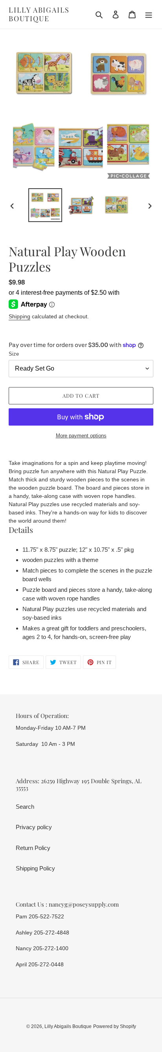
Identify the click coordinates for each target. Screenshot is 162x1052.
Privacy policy (34, 827)
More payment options (81, 436)
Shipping (19, 316)
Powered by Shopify (114, 1026)
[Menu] (148, 14)
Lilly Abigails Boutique (39, 14)
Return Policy (33, 848)
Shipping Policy (35, 868)
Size (14, 354)
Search (25, 806)
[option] (45, 205)
